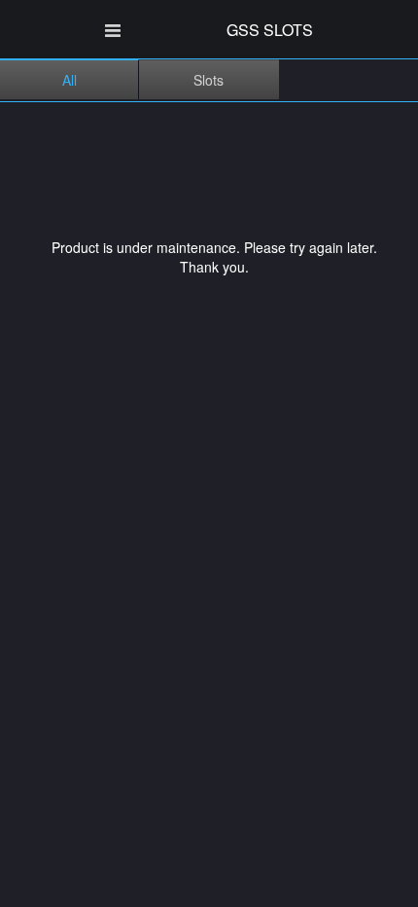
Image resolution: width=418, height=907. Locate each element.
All (69, 80)
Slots (208, 80)
